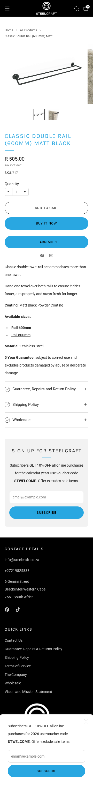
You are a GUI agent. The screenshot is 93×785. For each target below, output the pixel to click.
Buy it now (46, 223)
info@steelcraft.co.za (22, 560)
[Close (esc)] (86, 721)
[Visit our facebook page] (6, 609)
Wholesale (13, 683)
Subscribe (46, 771)
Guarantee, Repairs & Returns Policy (33, 649)
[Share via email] (51, 255)
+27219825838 (17, 571)
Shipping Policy (17, 657)
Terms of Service (18, 666)
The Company (16, 674)
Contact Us (13, 640)
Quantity (12, 184)
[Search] (76, 8)
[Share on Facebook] (42, 255)
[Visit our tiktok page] (17, 609)
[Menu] (7, 8)
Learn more (46, 242)
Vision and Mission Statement (28, 692)
